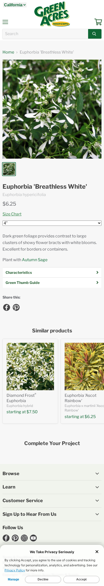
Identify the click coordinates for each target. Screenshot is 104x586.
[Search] (94, 34)
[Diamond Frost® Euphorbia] (30, 366)
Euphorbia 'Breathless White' (45, 186)
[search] (45, 34)
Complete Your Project (52, 443)
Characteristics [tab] (19, 272)
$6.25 (9, 204)
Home (8, 52)
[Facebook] (6, 307)
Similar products (52, 331)
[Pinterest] (16, 307)
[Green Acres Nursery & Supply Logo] (52, 14)
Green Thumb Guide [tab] (23, 282)
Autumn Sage (34, 259)
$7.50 (32, 411)
